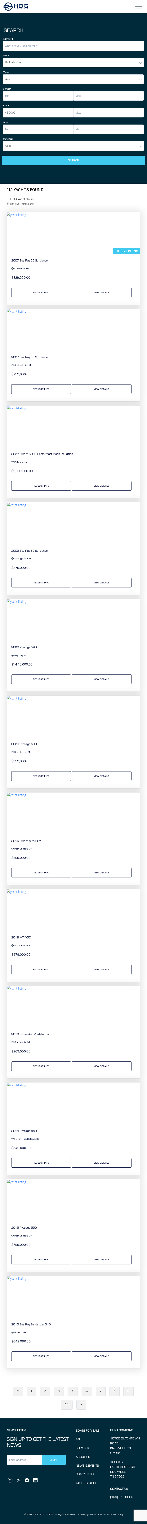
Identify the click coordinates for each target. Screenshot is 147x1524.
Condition (8, 139)
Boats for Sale (87, 1430)
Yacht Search (86, 1483)
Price (6, 105)
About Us (83, 1457)
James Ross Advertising (109, 1514)
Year (5, 122)
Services (82, 1448)
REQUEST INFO (41, 292)
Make (6, 55)
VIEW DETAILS (101, 292)
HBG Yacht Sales (21, 199)
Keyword (8, 38)
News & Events (87, 1465)
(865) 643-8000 (121, 1497)
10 (67, 1404)
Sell (79, 1439)
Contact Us (85, 1474)
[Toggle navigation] (138, 6)
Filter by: (13, 204)
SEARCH (73, 160)
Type (6, 72)
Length (7, 88)
